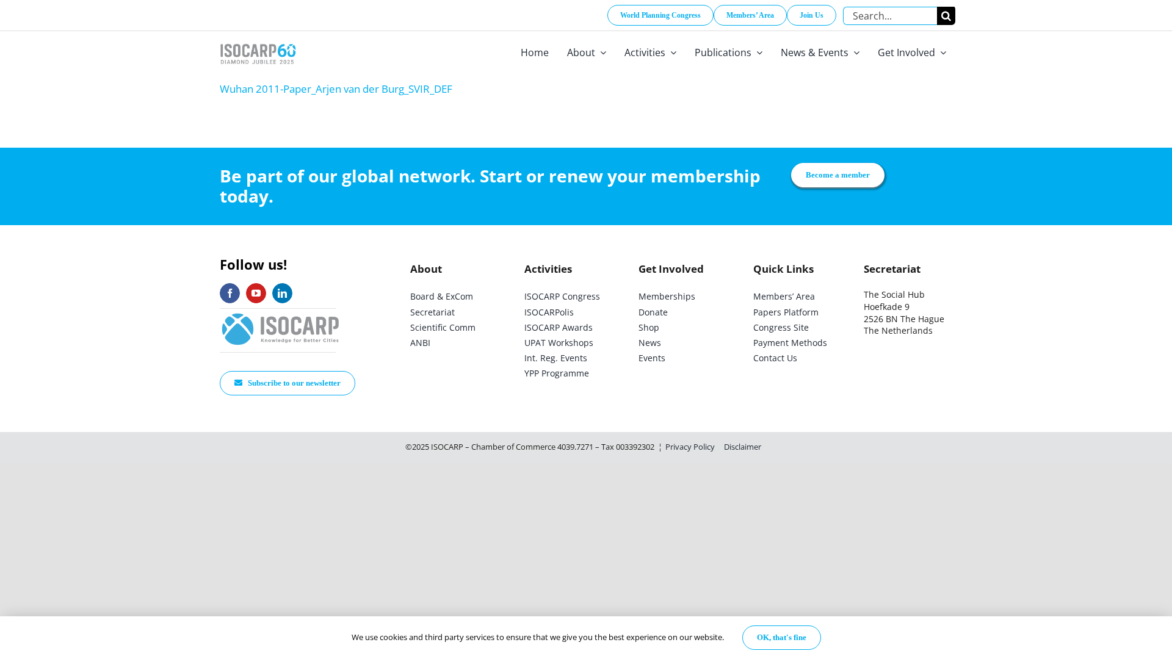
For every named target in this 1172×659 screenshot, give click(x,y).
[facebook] (230, 293)
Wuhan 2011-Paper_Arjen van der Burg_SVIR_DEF (336, 89)
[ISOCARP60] (258, 42)
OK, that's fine (781, 637)
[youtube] (256, 293)
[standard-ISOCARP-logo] (281, 314)
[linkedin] (282, 293)
